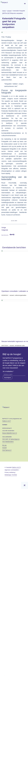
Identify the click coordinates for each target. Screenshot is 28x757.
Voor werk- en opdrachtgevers (11, 439)
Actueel (4, 448)
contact (5, 683)
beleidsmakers (8, 668)
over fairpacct (8, 679)
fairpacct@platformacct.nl (9, 433)
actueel (9, 11)
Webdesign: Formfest (11, 475)
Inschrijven (7, 377)
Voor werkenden (7, 436)
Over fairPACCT (7, 450)
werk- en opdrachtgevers (12, 664)
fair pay (4, 445)
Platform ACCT (6, 421)
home (5, 656)
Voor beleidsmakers (8, 441)
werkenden (7, 660)
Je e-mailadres (8, 371)
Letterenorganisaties (20, 295)
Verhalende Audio (20, 345)
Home (4, 11)
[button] (10, 234)
